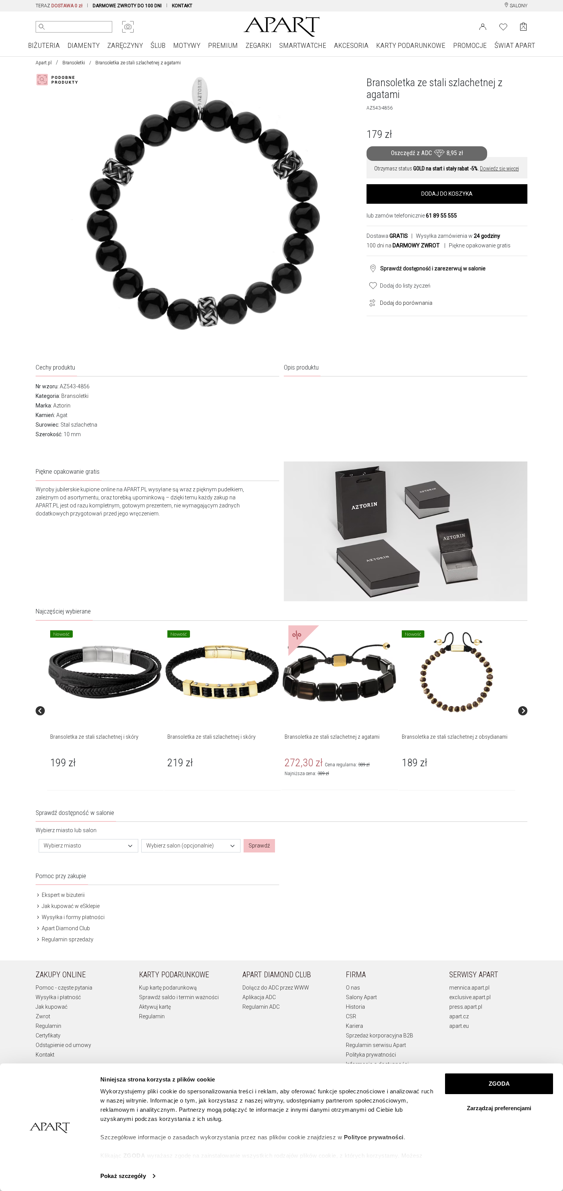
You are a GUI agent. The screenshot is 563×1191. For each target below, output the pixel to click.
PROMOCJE (470, 45)
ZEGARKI (258, 45)
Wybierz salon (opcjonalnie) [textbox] (180, 846)
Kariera (354, 1026)
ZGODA (499, 1083)
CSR (351, 1016)
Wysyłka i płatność (58, 997)
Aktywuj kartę (155, 1007)
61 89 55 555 (441, 216)
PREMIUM (223, 45)
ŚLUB (158, 45)
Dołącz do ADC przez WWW (275, 988)
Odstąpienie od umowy (63, 1045)
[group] (105, 711)
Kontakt (45, 1055)
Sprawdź (259, 846)
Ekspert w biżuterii (63, 895)
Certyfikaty (48, 1035)
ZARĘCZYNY (125, 45)
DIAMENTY (83, 45)
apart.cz (459, 1016)
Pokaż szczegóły (123, 1176)
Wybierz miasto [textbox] (62, 846)
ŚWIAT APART (514, 45)
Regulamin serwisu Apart (376, 1045)
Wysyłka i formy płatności (73, 917)
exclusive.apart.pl (470, 997)
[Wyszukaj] (42, 27)
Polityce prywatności (374, 1137)
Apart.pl (44, 62)
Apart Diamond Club (65, 928)
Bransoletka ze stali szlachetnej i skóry (94, 736)
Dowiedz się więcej (499, 168)
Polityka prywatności (371, 1055)
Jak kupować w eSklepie (70, 906)
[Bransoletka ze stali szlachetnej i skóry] (105, 672)
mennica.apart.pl (469, 988)
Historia (355, 1007)
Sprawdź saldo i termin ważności (179, 997)
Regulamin (48, 1026)
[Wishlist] (503, 26)
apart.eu (459, 1026)
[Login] (482, 26)
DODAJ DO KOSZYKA (447, 194)
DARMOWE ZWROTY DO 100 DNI (127, 5)
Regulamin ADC (261, 1007)
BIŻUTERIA (44, 45)
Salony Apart (361, 997)
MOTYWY (186, 45)
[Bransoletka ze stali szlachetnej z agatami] (339, 672)
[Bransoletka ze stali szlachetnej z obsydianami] (456, 672)
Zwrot (43, 1016)
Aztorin (61, 405)
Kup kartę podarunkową (168, 988)
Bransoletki (73, 62)
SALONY (518, 5)
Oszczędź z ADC (427, 153)
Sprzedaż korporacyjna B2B (379, 1035)
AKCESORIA (351, 45)
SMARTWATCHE (302, 45)
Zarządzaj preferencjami (499, 1108)
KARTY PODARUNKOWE (410, 45)
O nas (353, 988)
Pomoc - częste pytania (64, 988)
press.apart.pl (465, 1007)
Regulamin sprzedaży (67, 939)
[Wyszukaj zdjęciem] (128, 27)
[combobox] (88, 845)
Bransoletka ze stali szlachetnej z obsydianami (454, 736)
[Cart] (523, 26)
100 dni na (403, 245)
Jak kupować (51, 1007)
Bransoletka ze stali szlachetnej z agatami (332, 736)
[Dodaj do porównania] (370, 302)
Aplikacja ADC (259, 997)
